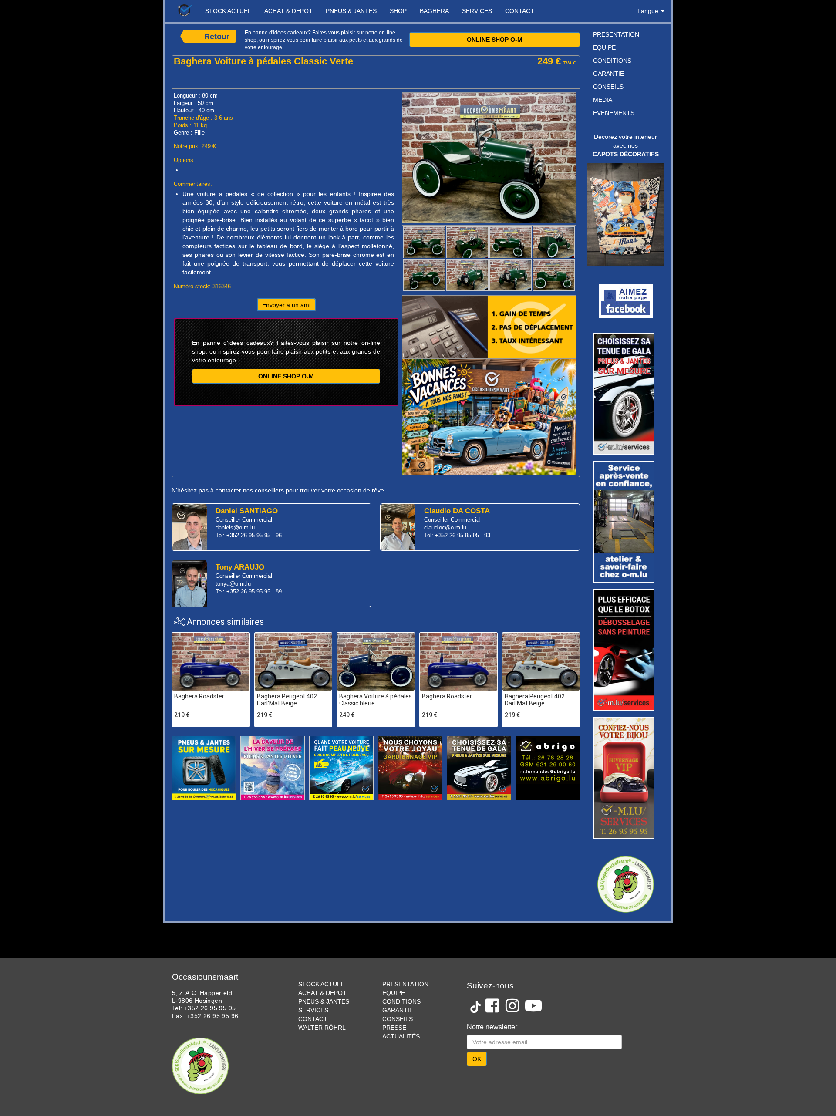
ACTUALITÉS (401, 1008)
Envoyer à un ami (286, 304)
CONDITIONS (612, 60)
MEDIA (602, 99)
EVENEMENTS (613, 112)
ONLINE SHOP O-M (494, 39)
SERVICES (477, 10)
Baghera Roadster (199, 696)
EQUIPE (604, 47)
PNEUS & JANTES (351, 10)
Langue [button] (648, 10)
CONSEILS (608, 86)
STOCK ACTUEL (228, 10)
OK (476, 1031)
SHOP (398, 10)
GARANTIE (608, 73)
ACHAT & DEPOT (288, 10)
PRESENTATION (616, 34)
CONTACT (519, 10)
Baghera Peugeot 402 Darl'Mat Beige (287, 700)
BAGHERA (434, 10)
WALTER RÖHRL (322, 1000)
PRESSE (394, 1000)
